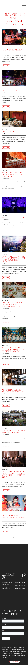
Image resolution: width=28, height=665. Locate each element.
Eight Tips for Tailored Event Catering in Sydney (13, 517)
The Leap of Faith (9, 91)
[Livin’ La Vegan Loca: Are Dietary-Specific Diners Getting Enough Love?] (14, 290)
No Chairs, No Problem (12, 50)
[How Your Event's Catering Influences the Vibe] (14, 418)
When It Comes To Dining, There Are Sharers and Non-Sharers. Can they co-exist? (14, 474)
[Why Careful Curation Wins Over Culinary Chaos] (14, 377)
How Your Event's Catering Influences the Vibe (14, 431)
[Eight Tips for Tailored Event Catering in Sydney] (14, 503)
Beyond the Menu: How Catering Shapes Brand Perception (12, 174)
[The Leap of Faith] (14, 78)
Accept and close (14, 661)
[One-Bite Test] (14, 119)
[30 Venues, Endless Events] (14, 205)
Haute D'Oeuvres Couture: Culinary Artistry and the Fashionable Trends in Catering (13, 259)
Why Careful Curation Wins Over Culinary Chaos (13, 391)
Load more (14, 537)
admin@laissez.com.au (7, 582)
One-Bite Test (8, 132)
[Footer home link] (22, 576)
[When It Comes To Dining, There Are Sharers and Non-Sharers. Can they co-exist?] (14, 459)
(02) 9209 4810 (5, 584)
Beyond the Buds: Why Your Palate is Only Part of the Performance (13, 349)
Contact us (8, 576)
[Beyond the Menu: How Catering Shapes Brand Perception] (14, 160)
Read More (6, 65)
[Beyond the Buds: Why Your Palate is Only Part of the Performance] (14, 335)
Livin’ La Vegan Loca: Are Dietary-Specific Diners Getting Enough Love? (13, 304)
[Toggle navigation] (23, 5)
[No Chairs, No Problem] (14, 37)
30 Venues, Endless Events (13, 217)
